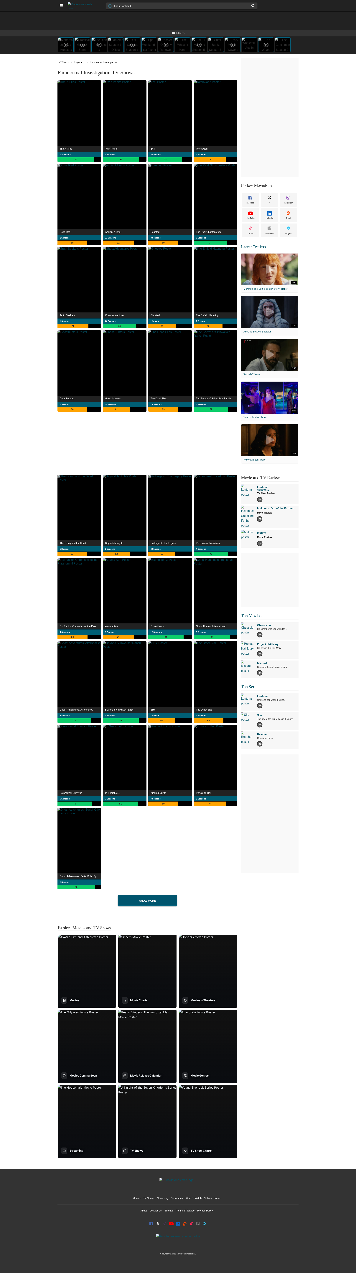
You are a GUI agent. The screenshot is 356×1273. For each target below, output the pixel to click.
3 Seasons (110, 154)
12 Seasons (156, 632)
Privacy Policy (205, 1210)
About (144, 1210)
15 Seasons (156, 404)
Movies (137, 1198)
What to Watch (194, 1198)
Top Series (250, 686)
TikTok (251, 233)
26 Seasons (110, 321)
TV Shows (63, 62)
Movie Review (264, 512)
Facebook (250, 203)
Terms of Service (185, 1210)
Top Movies (251, 615)
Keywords (79, 62)
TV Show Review (266, 493)
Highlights (178, 33)
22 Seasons (110, 238)
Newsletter (269, 233)
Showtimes (177, 1198)
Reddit (288, 218)
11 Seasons (65, 154)
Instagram (288, 203)
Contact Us (156, 1210)
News (217, 1198)
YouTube (251, 218)
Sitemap (168, 1210)
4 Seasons (156, 154)
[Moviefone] (81, 5)
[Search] (253, 6)
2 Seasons (110, 549)
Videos (208, 1198)
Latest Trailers (253, 247)
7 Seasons (201, 238)
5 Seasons (65, 799)
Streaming (162, 1198)
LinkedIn (269, 218)
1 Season (64, 238)
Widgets (288, 233)
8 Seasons (201, 404)
